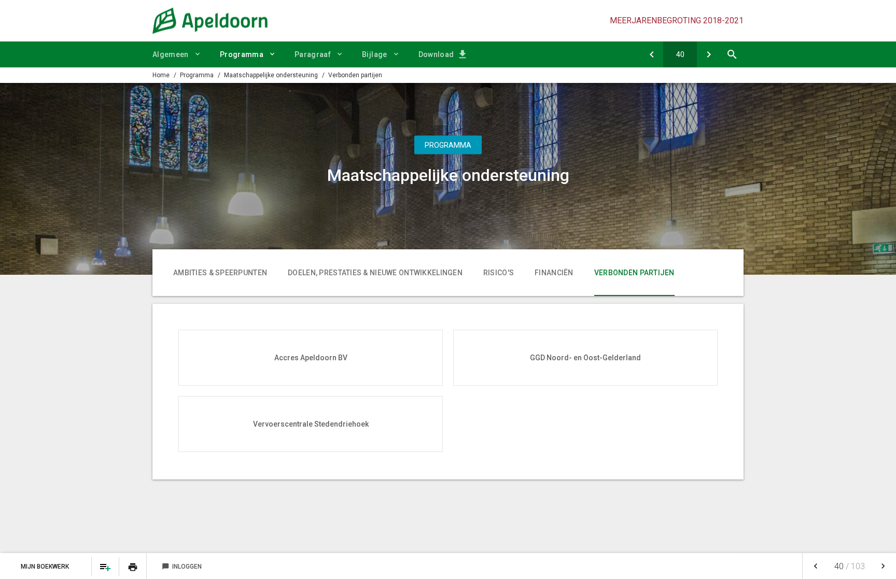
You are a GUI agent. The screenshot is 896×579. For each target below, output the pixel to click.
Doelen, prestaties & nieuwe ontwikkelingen (375, 273)
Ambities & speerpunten (220, 273)
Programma (241, 54)
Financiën (554, 273)
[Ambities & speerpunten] (708, 54)
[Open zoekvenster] (732, 54)
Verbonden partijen (355, 75)
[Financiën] (651, 54)
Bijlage (374, 54)
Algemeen (170, 54)
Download (436, 54)
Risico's (498, 273)
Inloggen (182, 566)
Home (161, 75)
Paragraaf (313, 54)
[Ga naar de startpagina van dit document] (210, 20)
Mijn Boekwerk (46, 566)
